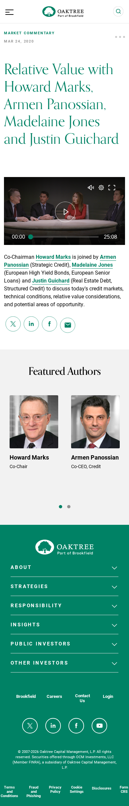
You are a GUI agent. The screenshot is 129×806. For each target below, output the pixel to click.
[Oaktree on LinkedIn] (53, 725)
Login (108, 696)
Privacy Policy (55, 789)
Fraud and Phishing (33, 791)
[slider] (64, 237)
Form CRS (124, 789)
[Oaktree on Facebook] (76, 725)
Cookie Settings (77, 789)
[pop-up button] (101, 187)
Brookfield (26, 696)
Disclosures (101, 788)
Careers (54, 696)
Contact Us (82, 698)
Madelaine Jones (92, 264)
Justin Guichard (50, 280)
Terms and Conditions (9, 791)
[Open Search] (118, 11)
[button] (65, 212)
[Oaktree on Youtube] (99, 725)
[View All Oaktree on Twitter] (30, 725)
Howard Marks (53, 256)
